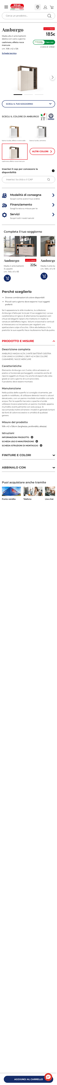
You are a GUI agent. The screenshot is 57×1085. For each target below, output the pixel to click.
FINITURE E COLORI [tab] (16, 455)
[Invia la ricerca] (49, 16)
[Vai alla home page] (21, 7)
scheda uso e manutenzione (18, 441)
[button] (28, 76)
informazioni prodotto (15, 437)
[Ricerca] (43, 7)
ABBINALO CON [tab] (14, 467)
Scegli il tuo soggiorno (19, 104)
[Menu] (6, 7)
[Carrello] (52, 7)
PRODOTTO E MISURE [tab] (18, 341)
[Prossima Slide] (52, 77)
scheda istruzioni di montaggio (20, 445)
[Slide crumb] (18, 94)
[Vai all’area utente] (45, 7)
